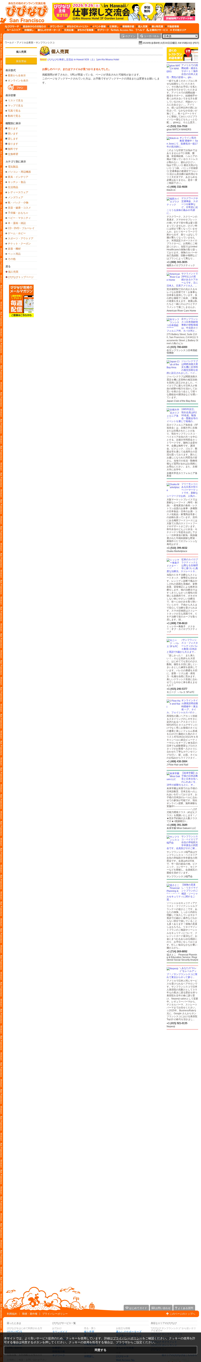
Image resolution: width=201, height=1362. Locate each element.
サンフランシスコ (45, 42)
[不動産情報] (172, 26)
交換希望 (13, 154)
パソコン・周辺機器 (19, 172)
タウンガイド (60, 1331)
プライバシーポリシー (55, 1313)
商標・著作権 (29, 1313)
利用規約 (12, 1313)
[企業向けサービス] (157, 30)
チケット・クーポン (19, 243)
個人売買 (21, 51)
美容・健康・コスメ (19, 207)
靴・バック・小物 (18, 202)
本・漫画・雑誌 (17, 223)
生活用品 (13, 187)
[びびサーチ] (12, 26)
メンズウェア (15, 197)
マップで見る (15, 105)
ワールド (9, 42)
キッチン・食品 (17, 182)
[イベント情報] (98, 26)
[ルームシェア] (12, 30)
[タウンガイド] (55, 26)
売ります (13, 128)
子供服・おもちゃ (18, 213)
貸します (13, 138)
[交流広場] (67, 30)
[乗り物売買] (156, 26)
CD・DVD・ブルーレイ (21, 228)
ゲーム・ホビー (17, 233)
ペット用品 (14, 254)
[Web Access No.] (122, 30)
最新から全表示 (17, 75)
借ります (13, 144)
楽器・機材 (14, 248)
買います (13, 133)
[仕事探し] (113, 26)
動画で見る (14, 116)
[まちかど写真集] (84, 30)
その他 (12, 259)
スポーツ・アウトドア (20, 238)
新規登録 (21, 61)
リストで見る (15, 100)
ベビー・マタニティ (19, 218)
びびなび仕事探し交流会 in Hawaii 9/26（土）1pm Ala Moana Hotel (79, 59)
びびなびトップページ (21, 277)
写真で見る (14, 110)
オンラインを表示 (18, 80)
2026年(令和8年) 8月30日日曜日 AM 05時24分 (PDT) (171, 43)
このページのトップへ (182, 1314)
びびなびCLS (14, 1331)
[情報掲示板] (127, 26)
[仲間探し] (28, 30)
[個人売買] (142, 26)
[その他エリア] (178, 30)
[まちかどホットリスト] (77, 26)
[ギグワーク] (102, 30)
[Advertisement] (182, 1061)
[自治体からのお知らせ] (33, 26)
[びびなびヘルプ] (140, 30)
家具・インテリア (18, 177)
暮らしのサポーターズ (129, 1331)
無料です (13, 149)
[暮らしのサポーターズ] (48, 30)
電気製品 (13, 166)
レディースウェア (18, 192)
